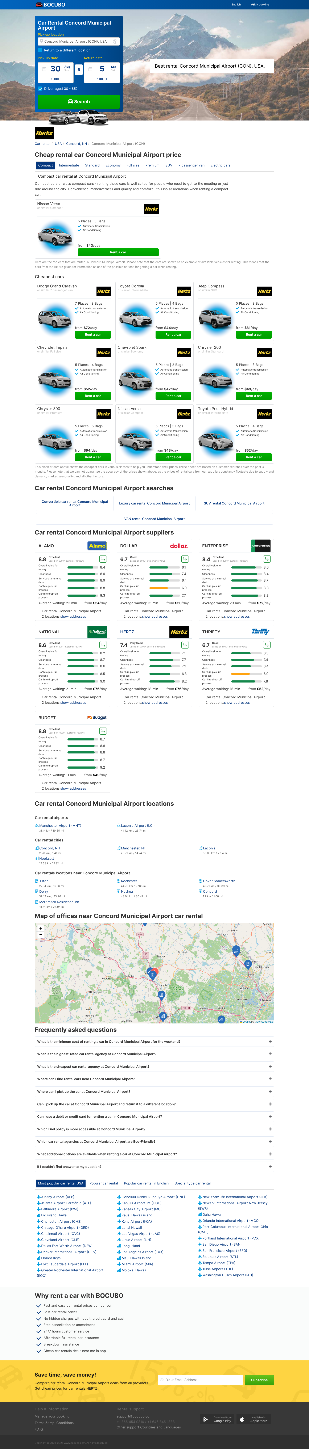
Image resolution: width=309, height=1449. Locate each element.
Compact (45, 165)
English (236, 4)
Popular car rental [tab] (104, 1183)
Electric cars (220, 165)
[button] (153, 976)
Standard (92, 165)
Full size (133, 165)
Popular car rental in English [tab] (146, 1183)
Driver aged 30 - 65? (61, 88)
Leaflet (246, 1021)
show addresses (73, 616)
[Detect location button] (115, 41)
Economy (113, 165)
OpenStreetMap (264, 1021)
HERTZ (127, 631)
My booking (261, 4)
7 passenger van (191, 165)
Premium (152, 165)
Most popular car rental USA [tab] (60, 1183)
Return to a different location (67, 50)
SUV (168, 165)
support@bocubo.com (134, 1416)
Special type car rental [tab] (193, 1183)
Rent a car (118, 252)
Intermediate (69, 165)
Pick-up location (51, 34)
